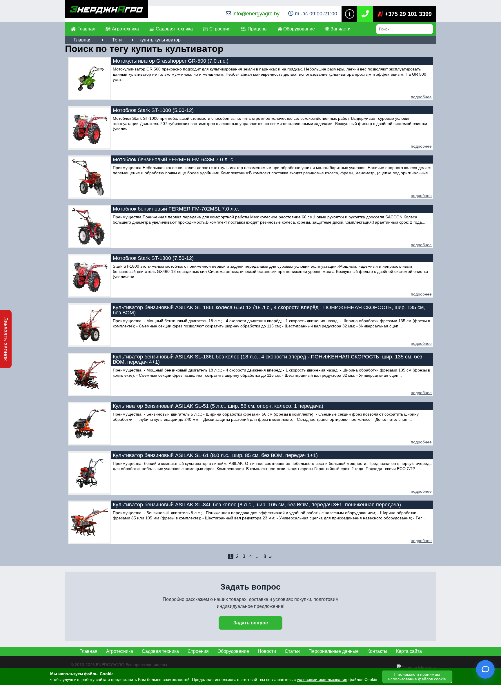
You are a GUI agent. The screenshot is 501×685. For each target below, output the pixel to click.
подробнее (421, 97)
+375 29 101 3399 (408, 14)
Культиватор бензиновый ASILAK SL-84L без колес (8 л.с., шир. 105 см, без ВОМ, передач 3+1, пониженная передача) (257, 505)
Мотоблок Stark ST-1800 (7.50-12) (153, 258)
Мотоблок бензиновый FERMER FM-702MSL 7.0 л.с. (176, 209)
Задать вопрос (250, 622)
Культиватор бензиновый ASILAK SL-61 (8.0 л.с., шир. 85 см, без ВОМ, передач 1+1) (215, 455)
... (257, 556)
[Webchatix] (485, 669)
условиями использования (322, 679)
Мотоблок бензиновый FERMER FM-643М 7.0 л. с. (174, 159)
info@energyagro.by (256, 14)
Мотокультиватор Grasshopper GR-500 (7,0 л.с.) (170, 61)
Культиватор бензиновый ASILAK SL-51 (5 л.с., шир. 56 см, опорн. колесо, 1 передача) (218, 406)
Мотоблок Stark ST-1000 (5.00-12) (153, 110)
